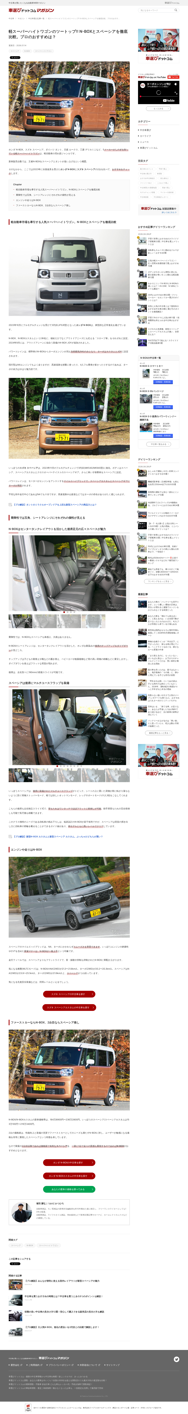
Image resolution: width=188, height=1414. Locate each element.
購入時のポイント (146, 169)
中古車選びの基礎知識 (148, 188)
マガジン (21, 18)
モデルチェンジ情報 (147, 192)
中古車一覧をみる (158, 444)
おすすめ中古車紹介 (147, 178)
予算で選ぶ (163, 169)
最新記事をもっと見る (158, 733)
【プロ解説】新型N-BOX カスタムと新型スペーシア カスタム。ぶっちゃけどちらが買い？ (58, 836)
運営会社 (15, 1365)
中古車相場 (144, 197)
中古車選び (145, 130)
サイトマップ (113, 1365)
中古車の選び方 (146, 174)
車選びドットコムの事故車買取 (56, 1388)
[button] (64, 612)
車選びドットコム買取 (58, 1380)
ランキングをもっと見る (158, 581)
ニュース (144, 141)
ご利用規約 (33, 1365)
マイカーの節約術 (167, 192)
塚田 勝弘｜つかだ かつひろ (50, 1203)
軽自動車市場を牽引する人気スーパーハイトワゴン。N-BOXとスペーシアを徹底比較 (58, 189)
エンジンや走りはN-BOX (28, 200)
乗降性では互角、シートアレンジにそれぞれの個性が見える (45, 195)
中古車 (11, 18)
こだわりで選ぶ (163, 183)
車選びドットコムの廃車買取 (51, 1384)
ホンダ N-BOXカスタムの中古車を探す (68, 1176)
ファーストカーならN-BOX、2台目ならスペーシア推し (43, 205)
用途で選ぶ (166, 188)
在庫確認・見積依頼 (163, 382)
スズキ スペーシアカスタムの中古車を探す (68, 1007)
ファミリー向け (146, 183)
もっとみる (158, 108)
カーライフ (145, 136)
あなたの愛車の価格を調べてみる (68, 1189)
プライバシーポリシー (60, 1365)
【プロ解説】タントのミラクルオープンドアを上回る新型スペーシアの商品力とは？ (55, 504)
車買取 (159, 174)
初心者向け (164, 178)
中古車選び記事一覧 (36, 18)
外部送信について (88, 1365)
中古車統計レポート (161, 197)
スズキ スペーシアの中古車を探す (68, 994)
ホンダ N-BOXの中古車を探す (68, 1162)
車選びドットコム (149, 147)
